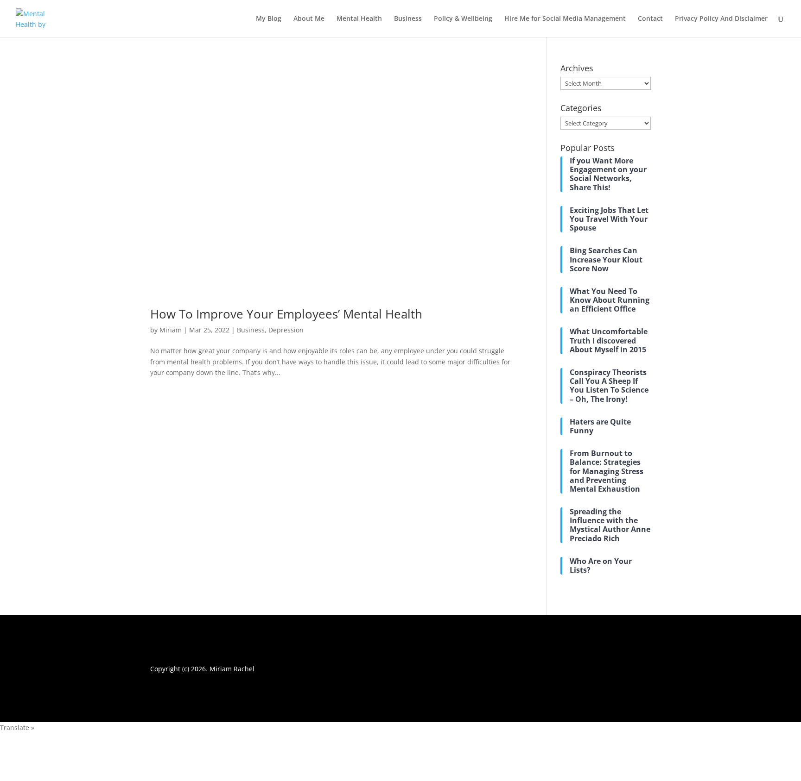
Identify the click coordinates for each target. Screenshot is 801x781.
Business (408, 19)
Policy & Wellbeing (463, 19)
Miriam (170, 329)
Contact (650, 19)
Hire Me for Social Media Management (565, 19)
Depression (286, 329)
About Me (308, 19)
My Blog (268, 19)
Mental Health (359, 19)
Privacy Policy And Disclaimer (721, 19)
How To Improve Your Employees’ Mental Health (286, 314)
